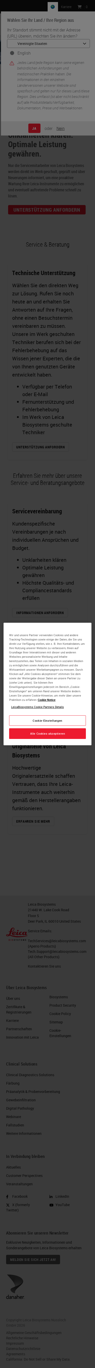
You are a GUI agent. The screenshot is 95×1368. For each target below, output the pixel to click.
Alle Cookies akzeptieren (47, 734)
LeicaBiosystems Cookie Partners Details (37, 707)
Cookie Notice (46, 700)
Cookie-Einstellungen (47, 720)
